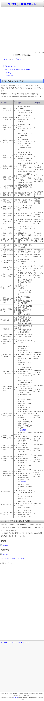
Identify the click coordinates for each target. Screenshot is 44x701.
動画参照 (23, 430)
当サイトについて (23, 642)
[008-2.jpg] (4, 554)
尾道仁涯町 (10, 75)
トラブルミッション (19, 59)
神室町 (8, 73)
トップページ (5, 59)
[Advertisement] (22, 29)
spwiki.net (15, 697)
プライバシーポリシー (8, 642)
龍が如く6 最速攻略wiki (22, 4)
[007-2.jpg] (4, 545)
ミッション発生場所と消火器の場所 (17, 69)
